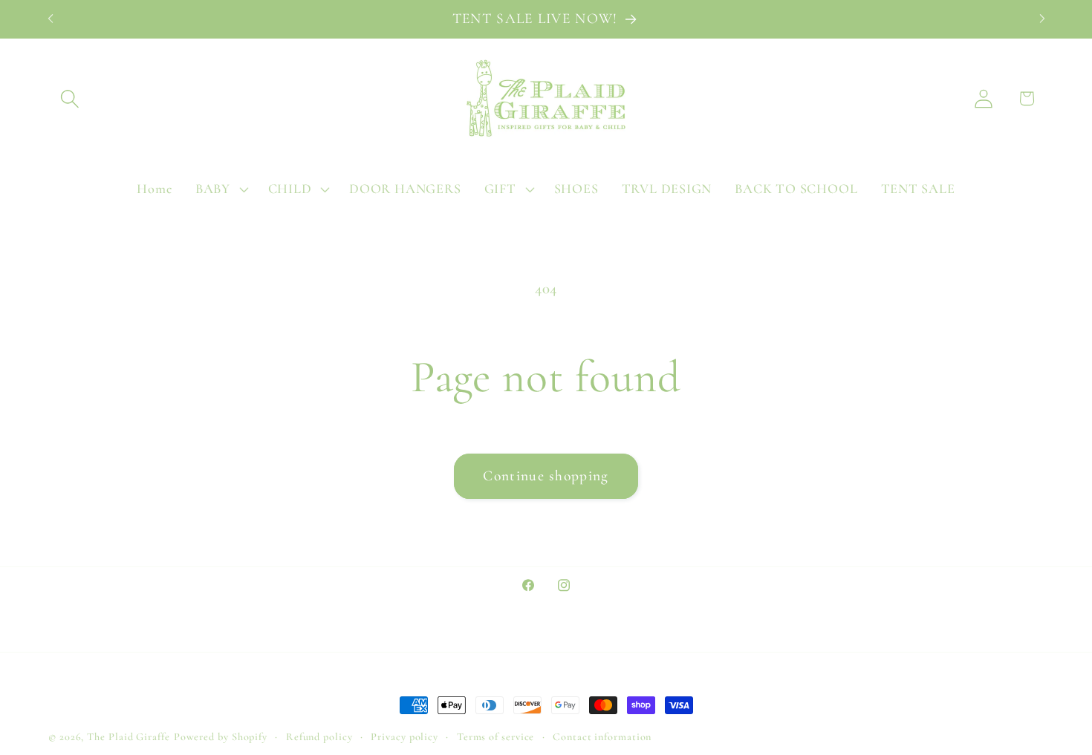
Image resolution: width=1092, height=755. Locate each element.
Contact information (602, 737)
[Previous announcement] (50, 19)
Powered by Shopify (220, 737)
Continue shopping (545, 476)
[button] (69, 98)
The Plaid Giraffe (128, 737)
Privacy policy (404, 737)
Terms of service (496, 737)
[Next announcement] (1042, 19)
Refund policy (319, 737)
